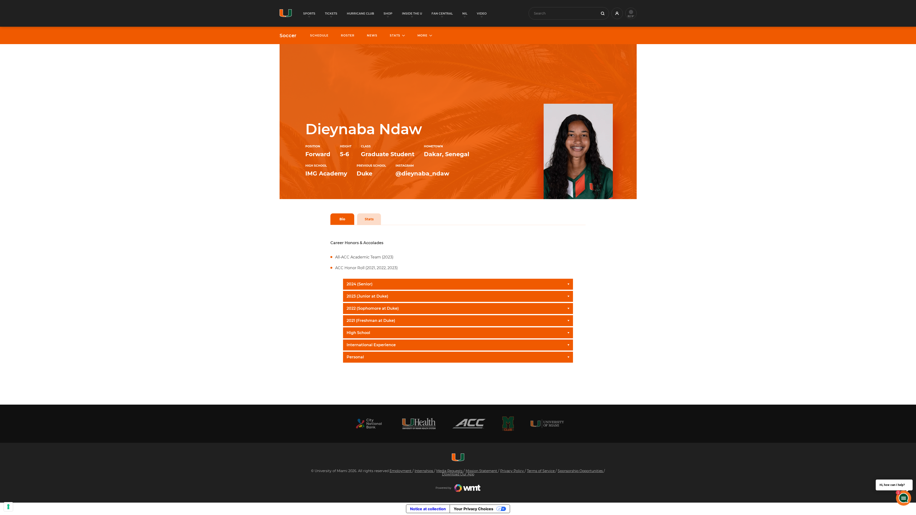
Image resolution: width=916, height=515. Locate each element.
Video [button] (482, 13)
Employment (401, 471)
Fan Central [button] (442, 13)
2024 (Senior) (360, 284)
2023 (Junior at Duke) (367, 296)
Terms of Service (541, 471)
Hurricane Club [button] (360, 13)
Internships (424, 471)
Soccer (288, 35)
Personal (355, 357)
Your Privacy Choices (473, 508)
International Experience (371, 345)
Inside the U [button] (412, 13)
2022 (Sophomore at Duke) (373, 308)
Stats (369, 219)
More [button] (422, 35)
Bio (342, 219)
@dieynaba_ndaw (422, 173)
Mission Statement (482, 471)
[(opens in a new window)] (368, 423)
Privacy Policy (512, 471)
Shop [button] (388, 13)
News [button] (372, 35)
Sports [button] (309, 13)
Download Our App (458, 474)
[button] (617, 13)
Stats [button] (395, 35)
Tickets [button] (331, 13)
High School (358, 332)
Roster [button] (347, 35)
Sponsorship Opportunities (581, 471)
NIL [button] (464, 13)
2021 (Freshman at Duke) (371, 320)
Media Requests (449, 471)
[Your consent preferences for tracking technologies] (8, 506)
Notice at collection (428, 508)
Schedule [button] (319, 35)
